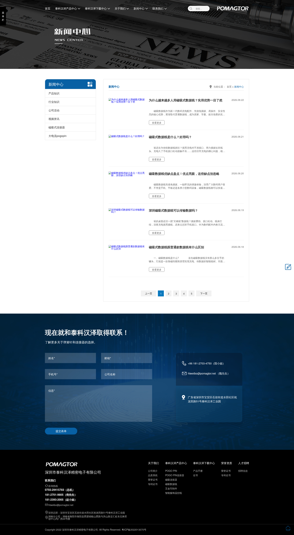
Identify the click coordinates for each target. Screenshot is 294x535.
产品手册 (198, 470)
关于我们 (120, 8)
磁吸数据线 (171, 484)
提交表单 (61, 431)
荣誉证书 (153, 479)
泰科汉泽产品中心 (66, 8)
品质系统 (153, 475)
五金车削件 (171, 488)
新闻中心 (139, 8)
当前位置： (220, 86)
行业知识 (53, 102)
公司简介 (153, 470)
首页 (47, 8)
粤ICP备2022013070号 (134, 529)
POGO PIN (171, 470)
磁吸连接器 (171, 479)
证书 (195, 475)
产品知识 (53, 93)
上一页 (148, 293)
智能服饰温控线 (173, 493)
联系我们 (157, 8)
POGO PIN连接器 (174, 475)
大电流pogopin (57, 136)
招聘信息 (243, 470)
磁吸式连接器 (56, 127)
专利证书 (153, 484)
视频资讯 (53, 119)
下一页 (203, 293)
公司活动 (53, 110)
